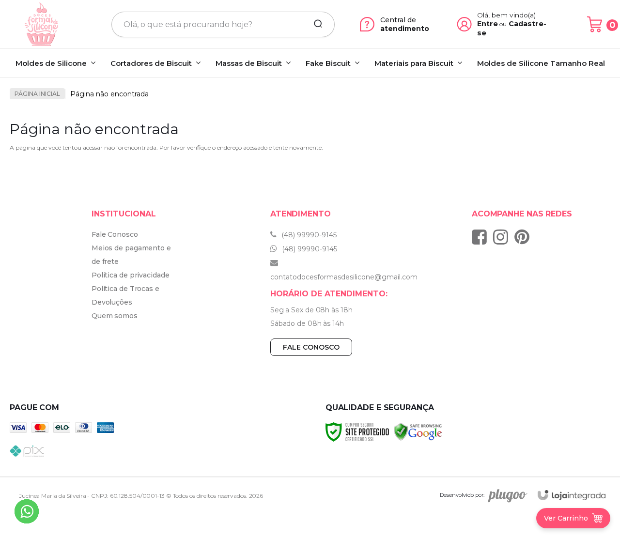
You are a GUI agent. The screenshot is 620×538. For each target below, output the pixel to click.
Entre (487, 23)
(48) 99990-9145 (308, 235)
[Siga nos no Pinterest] (524, 236)
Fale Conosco (115, 234)
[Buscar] (314, 24)
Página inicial (37, 93)
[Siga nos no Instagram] (503, 236)
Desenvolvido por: (462, 495)
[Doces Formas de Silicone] (41, 24)
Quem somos (115, 315)
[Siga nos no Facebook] (482, 236)
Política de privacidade (131, 275)
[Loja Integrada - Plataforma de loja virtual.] (571, 495)
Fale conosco (311, 347)
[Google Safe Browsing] (418, 431)
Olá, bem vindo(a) (506, 15)
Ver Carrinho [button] (566, 518)
